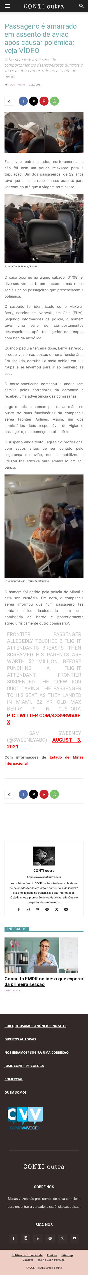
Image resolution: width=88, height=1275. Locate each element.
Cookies (52, 1255)
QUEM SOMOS (16, 1092)
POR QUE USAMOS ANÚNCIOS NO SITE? (35, 1026)
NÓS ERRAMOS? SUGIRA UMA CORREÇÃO (37, 1052)
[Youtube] (68, 909)
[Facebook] (23, 101)
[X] (33, 101)
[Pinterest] (44, 101)
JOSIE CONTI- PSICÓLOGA (24, 1066)
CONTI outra (17, 84)
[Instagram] (30, 909)
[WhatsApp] (54, 101)
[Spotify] (49, 909)
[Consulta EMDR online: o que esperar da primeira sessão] (44, 940)
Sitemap (67, 1255)
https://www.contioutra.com (44, 877)
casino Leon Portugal (51, 1260)
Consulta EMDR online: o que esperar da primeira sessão (44, 981)
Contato (28, 1260)
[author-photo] (44, 864)
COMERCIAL (14, 1079)
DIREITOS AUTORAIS (20, 1039)
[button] (7, 6)
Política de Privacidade (27, 1255)
